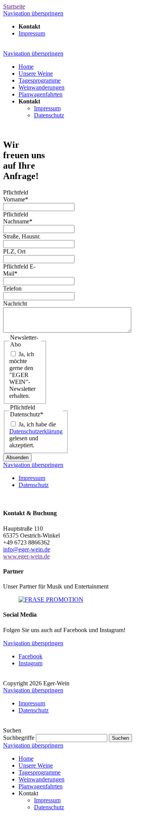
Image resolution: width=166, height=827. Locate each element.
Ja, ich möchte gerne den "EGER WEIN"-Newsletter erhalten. (22, 375)
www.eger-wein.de (26, 556)
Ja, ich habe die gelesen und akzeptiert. (36, 434)
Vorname (15, 196)
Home (26, 758)
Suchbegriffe (18, 737)
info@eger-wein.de (26, 549)
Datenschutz (49, 807)
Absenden (17, 457)
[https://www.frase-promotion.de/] (51, 599)
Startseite (14, 6)
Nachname (17, 218)
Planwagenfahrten (41, 786)
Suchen (120, 738)
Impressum (47, 800)
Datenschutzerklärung (36, 431)
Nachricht (15, 303)
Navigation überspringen (33, 13)
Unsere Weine (36, 765)
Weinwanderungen (41, 779)
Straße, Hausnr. (22, 236)
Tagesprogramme (40, 772)
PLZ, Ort (14, 251)
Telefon (12, 288)
